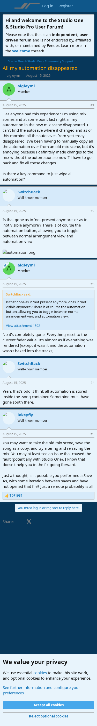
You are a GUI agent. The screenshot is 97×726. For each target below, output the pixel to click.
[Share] (85, 105)
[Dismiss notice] (89, 20)
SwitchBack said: (18, 294)
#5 (92, 434)
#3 (92, 284)
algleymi (13, 75)
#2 (92, 211)
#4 (92, 382)
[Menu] (7, 6)
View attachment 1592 (23, 325)
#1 (92, 105)
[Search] (91, 6)
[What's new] (81, 6)
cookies (40, 672)
